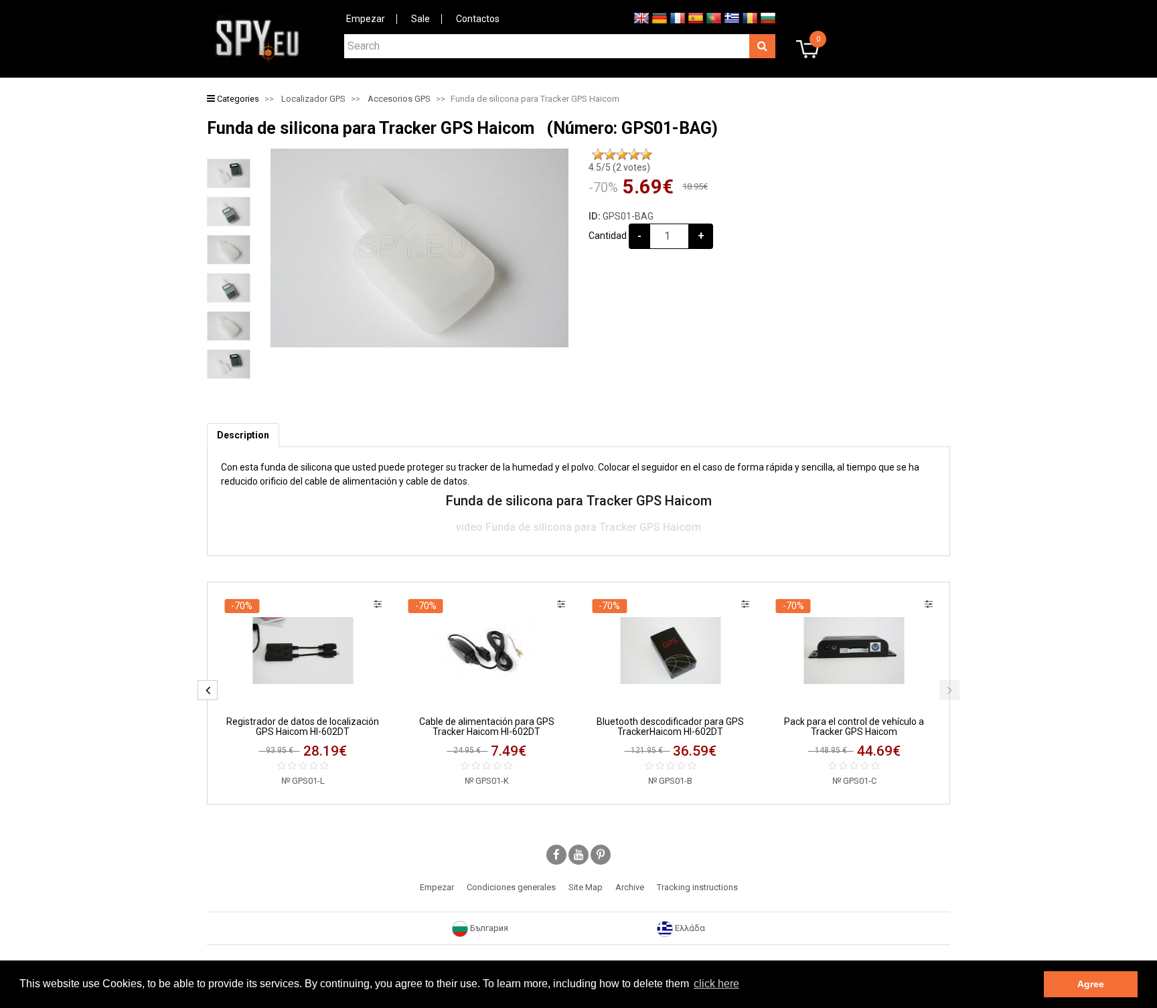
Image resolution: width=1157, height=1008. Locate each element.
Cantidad (608, 235)
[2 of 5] (610, 155)
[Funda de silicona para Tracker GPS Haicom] (228, 173)
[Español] (696, 17)
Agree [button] (1090, 984)
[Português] (714, 17)
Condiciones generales (511, 887)
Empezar (365, 18)
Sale (420, 18)
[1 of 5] (598, 155)
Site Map (585, 887)
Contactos (477, 18)
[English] (641, 17)
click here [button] (716, 983)
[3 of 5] (622, 155)
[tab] (243, 435)
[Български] (768, 17)
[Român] (750, 17)
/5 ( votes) (619, 167)
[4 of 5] (634, 155)
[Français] (678, 17)
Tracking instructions (697, 887)
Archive (629, 887)
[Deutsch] (659, 17)
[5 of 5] (646, 155)
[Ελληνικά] (732, 17)
